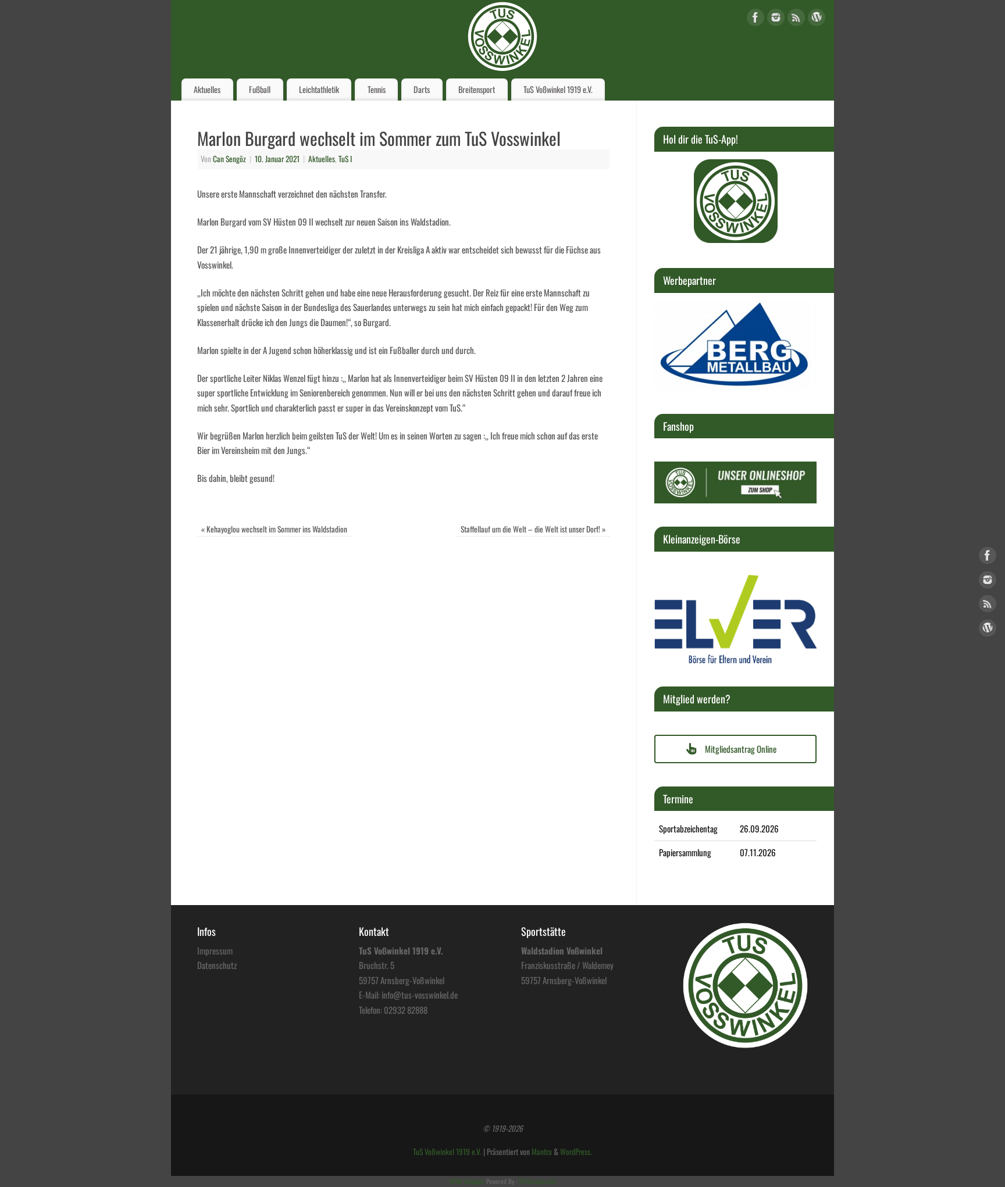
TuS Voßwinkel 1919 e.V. (558, 89)
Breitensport (476, 89)
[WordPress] (816, 19)
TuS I (345, 159)
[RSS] (796, 19)
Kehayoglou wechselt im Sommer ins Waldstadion (274, 529)
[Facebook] (755, 19)
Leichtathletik (319, 89)
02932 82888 (405, 1009)
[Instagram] (776, 19)
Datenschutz (217, 965)
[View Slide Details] (735, 201)
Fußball (259, 89)
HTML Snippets (467, 1181)
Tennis (377, 89)
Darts (422, 89)
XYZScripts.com (537, 1181)
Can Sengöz (229, 159)
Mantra (542, 1151)
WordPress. (576, 1151)
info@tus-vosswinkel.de (420, 994)
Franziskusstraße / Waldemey (567, 965)
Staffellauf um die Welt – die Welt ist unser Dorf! (533, 529)
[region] (735, 201)
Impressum (215, 950)
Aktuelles (207, 89)
